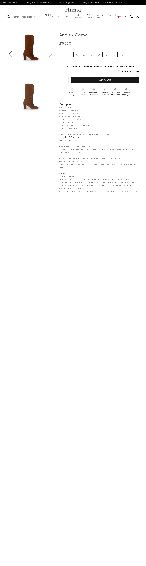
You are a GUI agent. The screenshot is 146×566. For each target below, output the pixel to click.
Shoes (37, 17)
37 (92, 54)
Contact (112, 15)
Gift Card (89, 16)
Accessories (64, 17)
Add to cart (105, 80)
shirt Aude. (107, 134)
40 (114, 54)
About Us (100, 16)
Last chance (78, 16)
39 (107, 54)
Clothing (49, 15)
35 (76, 54)
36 (84, 54)
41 (122, 54)
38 (99, 54)
